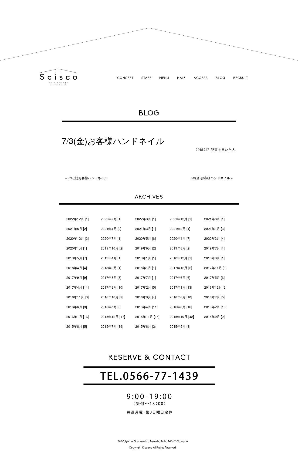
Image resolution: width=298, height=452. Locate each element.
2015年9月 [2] (214, 316)
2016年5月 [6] (111, 306)
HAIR (181, 78)
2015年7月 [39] (112, 326)
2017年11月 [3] (215, 267)
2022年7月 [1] (111, 218)
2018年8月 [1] (214, 258)
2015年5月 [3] (180, 326)
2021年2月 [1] (180, 228)
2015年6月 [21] (146, 326)
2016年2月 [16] (215, 306)
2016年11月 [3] (77, 297)
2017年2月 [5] (145, 287)
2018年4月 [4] (76, 267)
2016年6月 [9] (76, 306)
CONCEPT (125, 78)
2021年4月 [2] (111, 228)
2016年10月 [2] (112, 297)
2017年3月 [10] (112, 287)
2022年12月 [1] (77, 218)
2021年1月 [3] (214, 228)
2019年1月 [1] (145, 258)
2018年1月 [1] (145, 267)
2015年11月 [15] (147, 316)
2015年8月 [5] (76, 326)
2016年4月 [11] (146, 306)
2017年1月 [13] (181, 287)
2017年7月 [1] (145, 277)
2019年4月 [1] (111, 258)
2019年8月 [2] (180, 248)
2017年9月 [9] (76, 277)
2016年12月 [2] (215, 287)
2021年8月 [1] (214, 218)
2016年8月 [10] (181, 297)
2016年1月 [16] (77, 316)
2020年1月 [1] (76, 248)
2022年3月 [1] (145, 218)
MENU (164, 78)
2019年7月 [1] (214, 248)
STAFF (146, 78)
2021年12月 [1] (181, 218)
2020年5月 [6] (145, 238)
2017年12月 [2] (181, 267)
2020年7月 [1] (111, 238)
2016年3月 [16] (181, 306)
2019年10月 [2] (112, 248)
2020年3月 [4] (214, 238)
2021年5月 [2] (76, 228)
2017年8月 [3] (111, 277)
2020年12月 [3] (77, 238)
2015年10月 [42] (182, 316)
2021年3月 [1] (145, 228)
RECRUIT (240, 78)
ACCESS (201, 78)
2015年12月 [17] (113, 316)
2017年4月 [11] (77, 287)
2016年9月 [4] (145, 297)
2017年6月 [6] (180, 277)
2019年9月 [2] (145, 248)
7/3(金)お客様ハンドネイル (210, 177)
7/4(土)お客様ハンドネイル (88, 177)
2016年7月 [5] (214, 297)
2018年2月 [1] (111, 267)
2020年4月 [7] (180, 238)
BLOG (220, 78)
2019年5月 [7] (76, 258)
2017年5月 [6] (214, 277)
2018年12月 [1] (181, 258)
